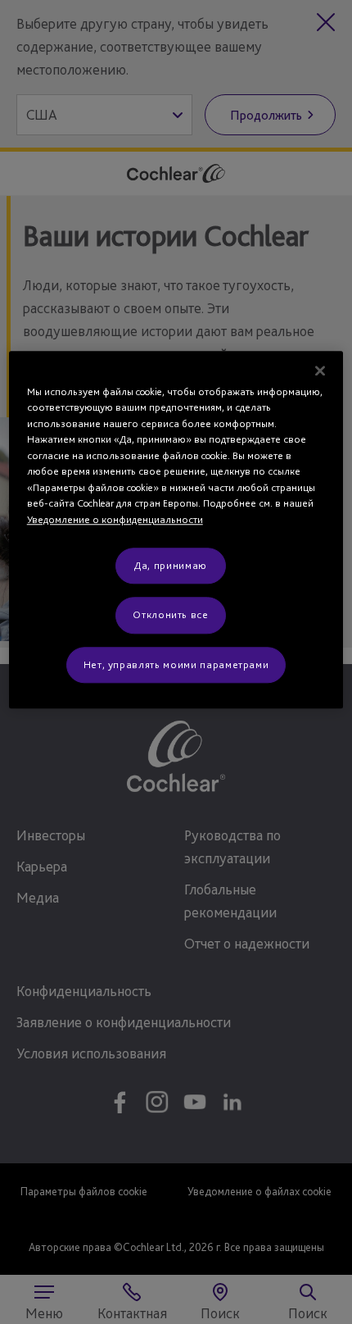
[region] (176, 529)
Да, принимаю (170, 565)
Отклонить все (170, 615)
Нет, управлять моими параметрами (176, 664)
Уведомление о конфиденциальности (115, 519)
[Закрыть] (320, 371)
